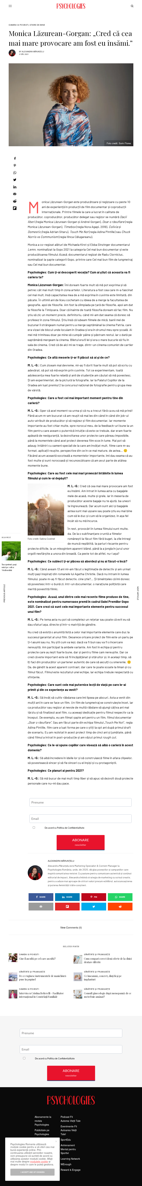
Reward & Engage (71, 1169)
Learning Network (70, 1158)
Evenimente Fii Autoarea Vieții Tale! (69, 1130)
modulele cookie (39, 1161)
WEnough (66, 1164)
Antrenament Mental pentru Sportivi (68, 1149)
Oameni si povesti (19, 25)
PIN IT (48, 510)
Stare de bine (37, 25)
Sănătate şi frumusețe (97, 954)
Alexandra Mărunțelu (33, 51)
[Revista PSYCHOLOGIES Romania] (71, 6)
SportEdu (66, 1139)
